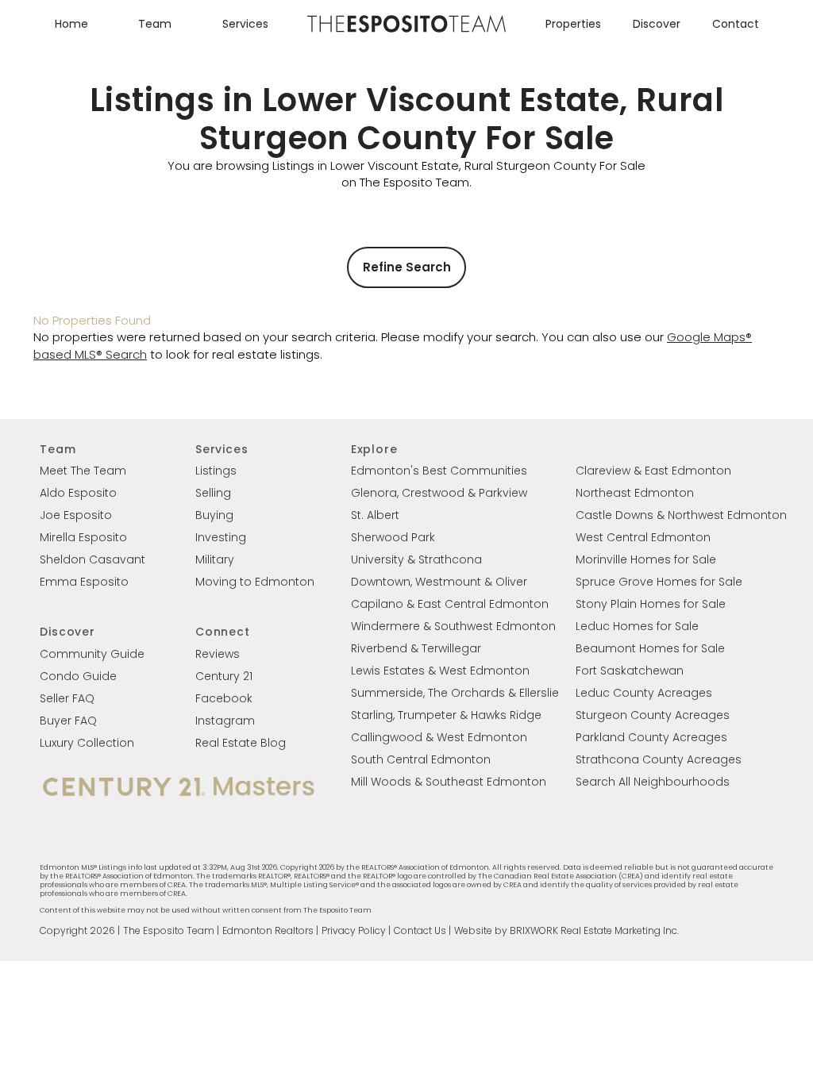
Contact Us (420, 930)
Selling (213, 493)
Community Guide (92, 654)
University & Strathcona (416, 559)
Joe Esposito (76, 515)
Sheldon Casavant (92, 559)
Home (71, 24)
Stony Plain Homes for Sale (651, 604)
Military (214, 559)
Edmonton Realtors (268, 930)
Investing (220, 537)
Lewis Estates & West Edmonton (440, 670)
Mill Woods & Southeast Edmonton (448, 782)
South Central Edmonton (421, 759)
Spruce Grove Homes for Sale (659, 582)
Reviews (217, 654)
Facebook (223, 698)
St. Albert (375, 515)
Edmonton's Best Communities (439, 471)
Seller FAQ (67, 698)
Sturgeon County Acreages (653, 715)
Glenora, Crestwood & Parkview (439, 493)
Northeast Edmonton (635, 493)
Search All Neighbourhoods (653, 782)
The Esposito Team (168, 930)
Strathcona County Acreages (659, 759)
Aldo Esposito (78, 493)
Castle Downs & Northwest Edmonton (681, 515)
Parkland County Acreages (651, 737)
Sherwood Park (393, 537)
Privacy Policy (354, 930)
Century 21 (223, 676)
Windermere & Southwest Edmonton (453, 626)
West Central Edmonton (643, 537)
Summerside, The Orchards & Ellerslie (455, 693)
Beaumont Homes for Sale (650, 648)
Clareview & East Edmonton (653, 471)
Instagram (225, 720)
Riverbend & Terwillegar (416, 648)
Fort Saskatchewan (630, 670)
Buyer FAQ (68, 720)
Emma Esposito (84, 582)
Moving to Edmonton (254, 582)
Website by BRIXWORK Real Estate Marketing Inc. (566, 930)
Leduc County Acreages (644, 693)
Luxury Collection (87, 743)
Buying (214, 515)
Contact (735, 24)
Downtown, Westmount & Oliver (439, 582)
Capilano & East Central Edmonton (450, 604)
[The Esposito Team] (406, 31)
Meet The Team (83, 471)
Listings (216, 471)
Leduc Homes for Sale (637, 626)
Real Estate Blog (240, 743)
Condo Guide (78, 676)
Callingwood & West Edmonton (439, 737)
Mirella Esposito (83, 537)
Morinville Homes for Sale (646, 559)
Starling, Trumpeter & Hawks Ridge (446, 715)
